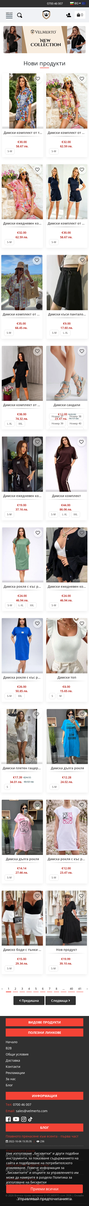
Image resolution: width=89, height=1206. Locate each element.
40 (71, 989)
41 (79, 989)
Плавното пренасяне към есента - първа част (42, 1136)
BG (76, 3)
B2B (9, 1048)
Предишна (30, 1000)
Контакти (13, 1066)
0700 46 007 (54, 3)
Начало (11, 1042)
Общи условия (17, 1054)
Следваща (59, 1000)
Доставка (13, 1060)
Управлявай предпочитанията (45, 1198)
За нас (11, 1079)
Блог (9, 1085)
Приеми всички (44, 1188)
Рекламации (15, 1073)
